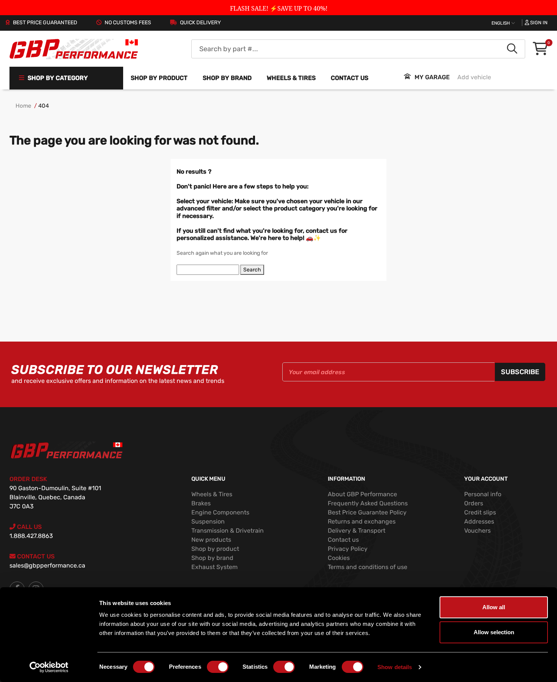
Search (252, 270)
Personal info (482, 494)
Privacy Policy (348, 548)
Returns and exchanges (362, 521)
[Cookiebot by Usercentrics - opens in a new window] (49, 667)
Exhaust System (214, 567)
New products (211, 539)
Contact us (349, 78)
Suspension (208, 521)
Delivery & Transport (356, 530)
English (501, 23)
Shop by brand (227, 78)
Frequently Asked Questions (368, 503)
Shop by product (159, 78)
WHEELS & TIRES (291, 78)
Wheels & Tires (211, 494)
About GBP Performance (362, 494)
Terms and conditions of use (367, 567)
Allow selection (494, 632)
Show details (394, 667)
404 (43, 105)
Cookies (339, 557)
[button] (540, 49)
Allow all (493, 607)
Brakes (201, 503)
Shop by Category (57, 78)
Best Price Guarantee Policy (367, 512)
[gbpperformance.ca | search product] (512, 48)
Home (23, 105)
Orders (473, 503)
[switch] (217, 667)
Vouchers (477, 530)
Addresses (479, 521)
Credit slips (480, 512)
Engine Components (220, 512)
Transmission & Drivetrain (227, 530)
